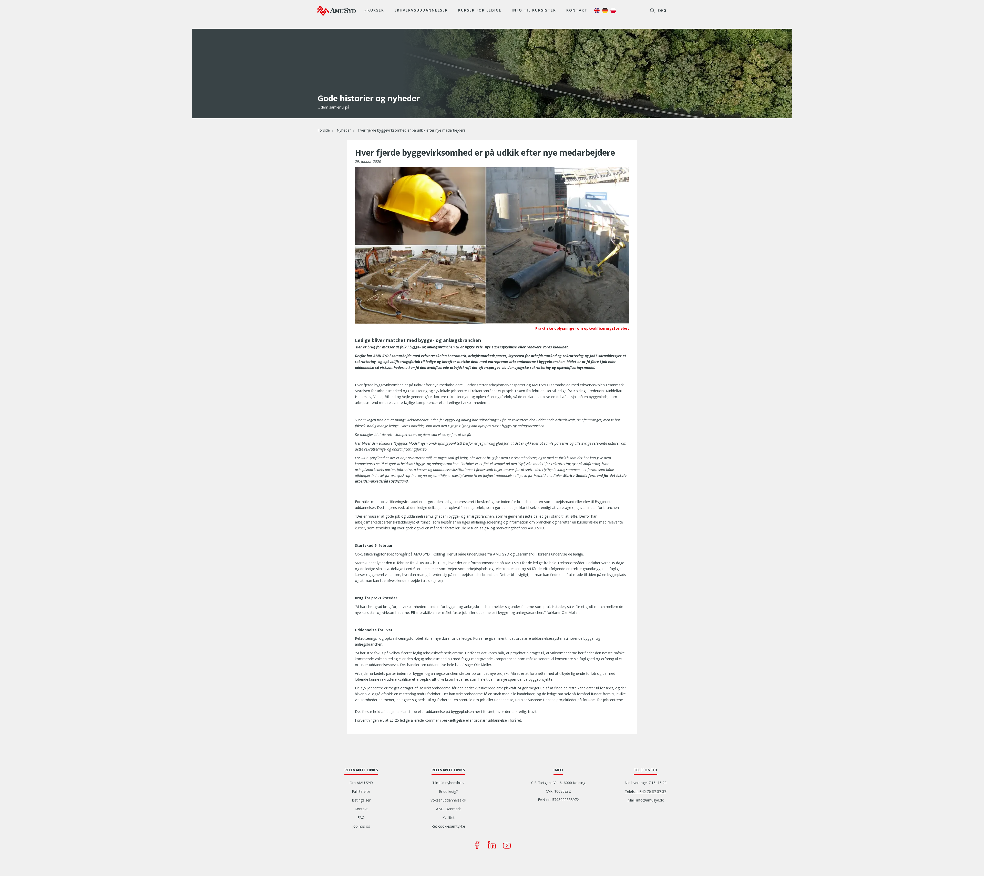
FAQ (361, 817)
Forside (323, 130)
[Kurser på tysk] (605, 10)
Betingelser (361, 800)
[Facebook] (477, 845)
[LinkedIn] (492, 845)
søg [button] (661, 10)
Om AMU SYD (361, 782)
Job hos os (361, 826)
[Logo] (336, 10)
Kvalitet (448, 817)
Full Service (361, 791)
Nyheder (344, 130)
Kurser (375, 10)
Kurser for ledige (479, 10)
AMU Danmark (448, 808)
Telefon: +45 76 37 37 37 (645, 791)
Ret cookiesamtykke (448, 826)
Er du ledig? (448, 791)
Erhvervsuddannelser (421, 10)
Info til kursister (534, 10)
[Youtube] (507, 845)
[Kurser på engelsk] (597, 10)
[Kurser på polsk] (613, 10)
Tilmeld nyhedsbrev (448, 782)
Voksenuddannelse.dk (448, 800)
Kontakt (577, 10)
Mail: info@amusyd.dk (646, 800)
